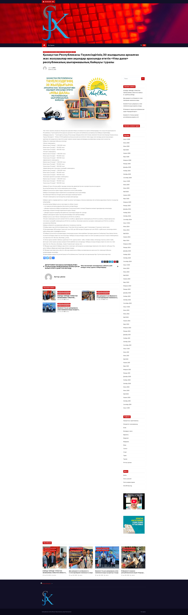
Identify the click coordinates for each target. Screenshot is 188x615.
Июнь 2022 (126, 314)
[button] (141, 45)
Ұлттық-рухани (127, 462)
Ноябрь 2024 (127, 212)
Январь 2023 (126, 289)
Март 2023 (126, 282)
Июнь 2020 (126, 390)
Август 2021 (126, 348)
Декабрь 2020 (127, 376)
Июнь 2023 (126, 272)
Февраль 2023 (127, 286)
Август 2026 (126, 139)
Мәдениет (126, 438)
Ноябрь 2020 (126, 380)
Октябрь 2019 (126, 401)
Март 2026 (126, 157)
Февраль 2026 (127, 160)
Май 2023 (126, 275)
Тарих (125, 455)
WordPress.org (127, 486)
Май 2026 (126, 150)
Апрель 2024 (126, 237)
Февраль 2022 (127, 328)
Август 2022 (126, 307)
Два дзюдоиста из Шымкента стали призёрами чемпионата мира (107, 297)
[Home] (44, 45)
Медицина (126, 442)
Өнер (124, 445)
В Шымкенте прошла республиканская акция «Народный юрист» (133, 572)
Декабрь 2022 (127, 293)
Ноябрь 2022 (126, 296)
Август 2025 (126, 181)
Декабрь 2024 (127, 209)
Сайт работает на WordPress (48, 612)
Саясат (73, 52)
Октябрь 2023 (127, 258)
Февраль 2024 (127, 244)
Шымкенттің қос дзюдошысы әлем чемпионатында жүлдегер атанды (68, 309)
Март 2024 (126, 240)
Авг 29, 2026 (60, 299)
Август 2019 (126, 408)
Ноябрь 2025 (126, 171)
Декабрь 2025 (127, 167)
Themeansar (68, 612)
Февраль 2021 (127, 369)
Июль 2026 (126, 143)
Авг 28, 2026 (100, 299)
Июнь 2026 (126, 146)
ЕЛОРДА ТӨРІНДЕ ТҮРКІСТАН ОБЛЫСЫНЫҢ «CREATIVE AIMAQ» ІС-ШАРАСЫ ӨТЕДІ (67, 297)
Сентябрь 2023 (127, 261)
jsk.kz (54, 67)
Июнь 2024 (126, 230)
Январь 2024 (127, 247)
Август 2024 (126, 223)
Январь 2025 (126, 205)
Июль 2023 (126, 268)
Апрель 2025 (126, 195)
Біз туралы (51, 45)
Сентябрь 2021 (127, 345)
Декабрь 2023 (127, 251)
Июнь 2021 (126, 355)
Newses (60, 612)
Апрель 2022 (126, 321)
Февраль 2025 (127, 202)
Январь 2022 (126, 331)
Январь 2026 (126, 164)
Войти (125, 475)
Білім (124, 428)
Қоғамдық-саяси (60, 52)
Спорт (125, 452)
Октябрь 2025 (127, 174)
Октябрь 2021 (126, 341)
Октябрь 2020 (127, 383)
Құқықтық (68, 52)
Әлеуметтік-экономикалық (49, 52)
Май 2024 (126, 233)
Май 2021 (125, 359)
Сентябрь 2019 (127, 404)
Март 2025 (126, 198)
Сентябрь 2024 (127, 219)
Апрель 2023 (126, 279)
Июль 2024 (126, 226)
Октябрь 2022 (127, 300)
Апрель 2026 (126, 153)
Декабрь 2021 (127, 335)
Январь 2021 (126, 373)
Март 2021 (126, 366)
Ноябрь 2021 (126, 338)
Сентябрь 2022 (127, 303)
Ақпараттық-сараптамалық (64, 291)
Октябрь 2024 (127, 216)
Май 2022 (126, 317)
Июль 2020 (126, 387)
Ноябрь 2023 (126, 254)
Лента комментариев (129, 482)
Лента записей (127, 479)
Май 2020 (126, 394)
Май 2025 (126, 191)
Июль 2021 (126, 352)
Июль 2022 (126, 310)
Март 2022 (126, 324)
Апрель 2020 (126, 397)
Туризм (125, 459)
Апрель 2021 (126, 362)
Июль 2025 (126, 184)
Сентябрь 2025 (127, 178)
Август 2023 (126, 265)
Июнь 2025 (126, 188)
